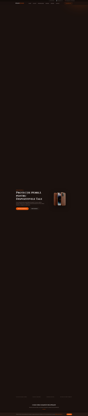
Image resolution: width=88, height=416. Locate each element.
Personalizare (41, 3)
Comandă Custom (68, 3)
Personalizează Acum (22, 208)
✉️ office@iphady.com (59, 0)
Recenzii (52, 3)
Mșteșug (47, 3)
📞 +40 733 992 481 (51, 0)
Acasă (30, 3)
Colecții (34, 3)
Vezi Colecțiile (34, 208)
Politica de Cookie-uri (58, 414)
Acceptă (69, 414)
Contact (57, 3)
